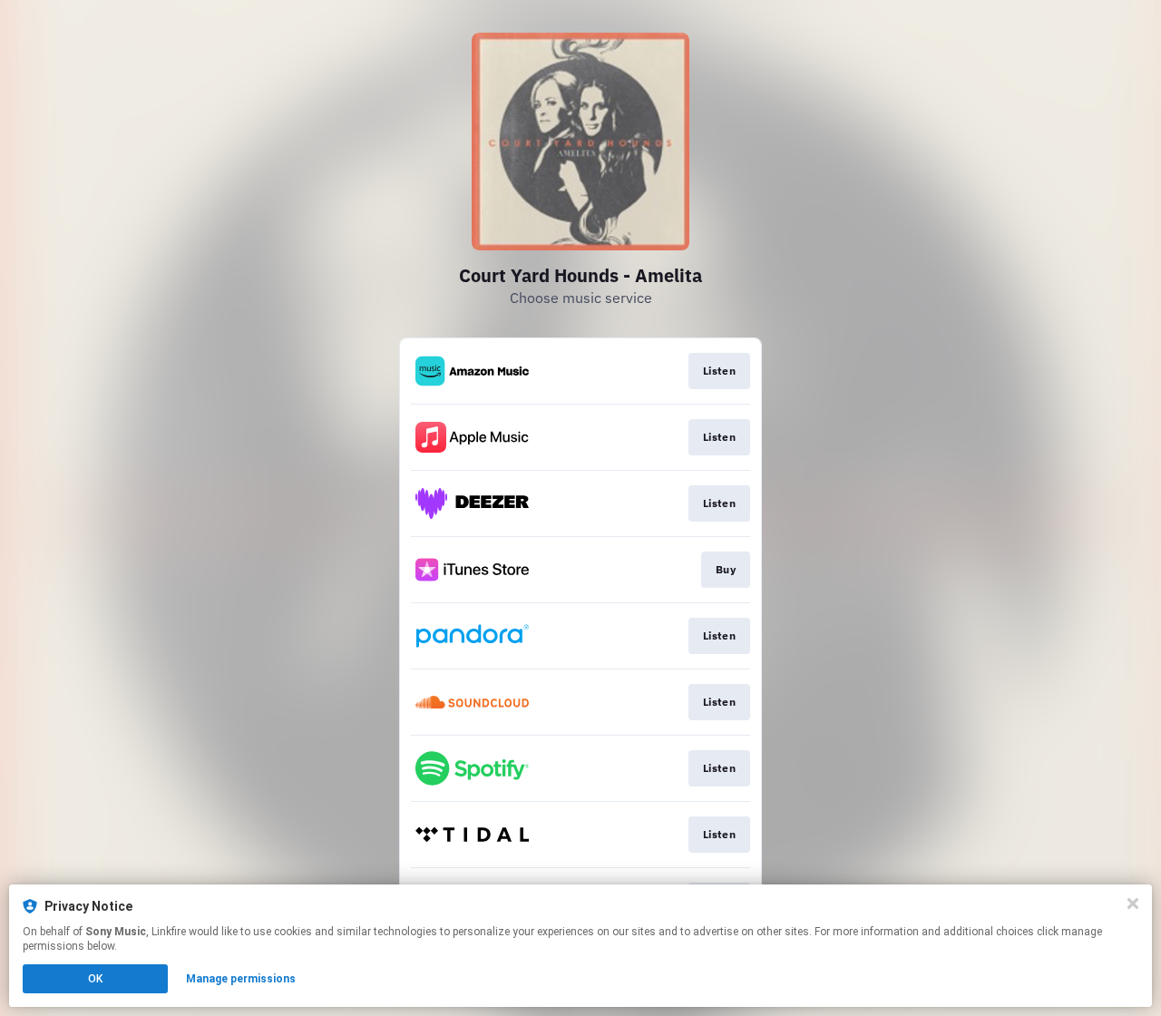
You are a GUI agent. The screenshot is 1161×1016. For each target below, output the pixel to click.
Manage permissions (241, 978)
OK (95, 978)
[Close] (1132, 903)
